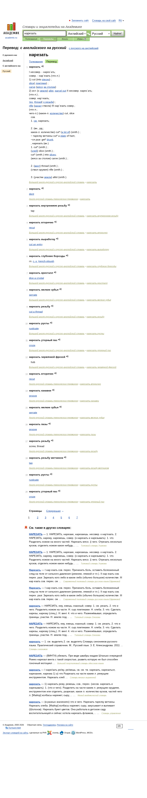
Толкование (36, 61)
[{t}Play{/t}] (42, 66)
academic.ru (11, 37)
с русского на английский (83, 48)
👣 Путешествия (13, 728)
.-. (35, 261)
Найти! (118, 33)
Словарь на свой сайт (104, 20)
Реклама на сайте (65, 725)
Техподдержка (49, 725)
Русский (6, 71)
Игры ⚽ (81, 39)
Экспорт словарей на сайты (15, 733)
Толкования (31, 39)
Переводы (48, 39)
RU (120, 20)
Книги (65, 39)
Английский (8, 60)
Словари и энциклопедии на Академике (52, 27)
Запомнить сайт (80, 20)
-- (56, 182)
